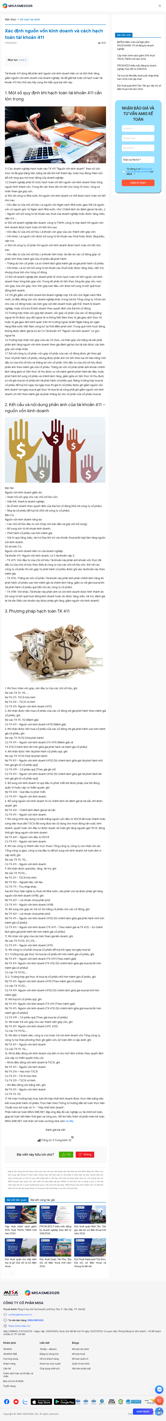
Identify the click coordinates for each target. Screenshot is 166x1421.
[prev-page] (7, 1273)
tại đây (69, 1121)
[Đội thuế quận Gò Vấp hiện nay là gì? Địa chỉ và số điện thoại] (21, 1247)
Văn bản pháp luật (81, 1368)
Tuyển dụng (9, 1386)
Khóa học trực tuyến (50, 1363)
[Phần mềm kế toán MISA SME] (19, 6)
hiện (22, 60)
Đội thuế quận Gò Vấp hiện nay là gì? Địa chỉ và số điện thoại (21, 1263)
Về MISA (7, 1349)
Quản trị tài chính (80, 1363)
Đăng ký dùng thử (49, 1353)
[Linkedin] (104, 48)
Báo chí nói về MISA (13, 1381)
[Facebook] (100, 48)
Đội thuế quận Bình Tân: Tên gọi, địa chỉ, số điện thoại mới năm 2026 (90, 1230)
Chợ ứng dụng (10, 1358)
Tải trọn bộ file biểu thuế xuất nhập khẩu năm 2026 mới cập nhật (138, 77)
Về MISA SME (10, 1353)
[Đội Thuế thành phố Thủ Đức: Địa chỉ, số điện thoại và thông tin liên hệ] (90, 1247)
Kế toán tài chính (30, 19)
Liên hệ (7, 1368)
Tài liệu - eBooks (48, 1349)
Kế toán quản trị (80, 1358)
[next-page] (12, 1273)
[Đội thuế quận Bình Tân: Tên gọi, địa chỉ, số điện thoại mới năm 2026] (90, 1214)
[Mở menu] (159, 5)
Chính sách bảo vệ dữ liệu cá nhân (139, 170)
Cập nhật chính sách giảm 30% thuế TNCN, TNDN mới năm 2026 (21, 1230)
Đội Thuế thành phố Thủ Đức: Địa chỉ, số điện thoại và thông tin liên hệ (90, 1263)
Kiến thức (10, 19)
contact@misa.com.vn (20, 1314)
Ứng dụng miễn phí (49, 1368)
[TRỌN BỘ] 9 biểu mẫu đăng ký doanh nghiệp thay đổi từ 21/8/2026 (55, 1230)
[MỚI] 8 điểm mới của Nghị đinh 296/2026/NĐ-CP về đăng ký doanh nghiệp (135, 45)
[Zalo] (25, 1401)
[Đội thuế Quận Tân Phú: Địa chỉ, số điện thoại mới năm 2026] (55, 1247)
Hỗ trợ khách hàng (49, 1358)
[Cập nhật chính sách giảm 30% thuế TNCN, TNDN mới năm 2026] (21, 1214)
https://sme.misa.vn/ (19, 1325)
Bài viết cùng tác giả (42, 1200)
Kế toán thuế (78, 1353)
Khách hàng (9, 1363)
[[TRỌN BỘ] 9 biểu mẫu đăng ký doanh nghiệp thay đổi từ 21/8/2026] (55, 1214)
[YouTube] (16, 1401)
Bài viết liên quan (17, 1200)
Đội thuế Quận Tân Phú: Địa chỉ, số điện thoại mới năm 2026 (55, 1263)
